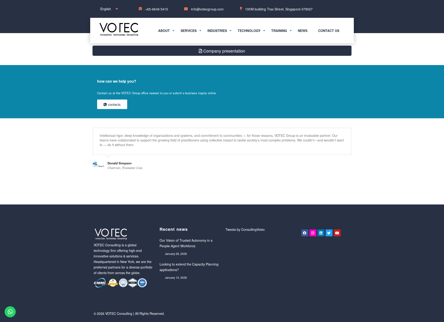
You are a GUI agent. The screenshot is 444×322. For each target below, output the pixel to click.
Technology (249, 30)
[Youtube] (337, 232)
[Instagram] (312, 232)
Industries (217, 30)
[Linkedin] (321, 232)
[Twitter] (329, 232)
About (164, 30)
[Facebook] (304, 232)
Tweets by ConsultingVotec (245, 229)
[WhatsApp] (10, 311)
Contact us (328, 30)
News (302, 30)
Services (189, 30)
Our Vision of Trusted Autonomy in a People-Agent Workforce (186, 243)
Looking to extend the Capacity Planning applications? (189, 267)
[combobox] (108, 9)
